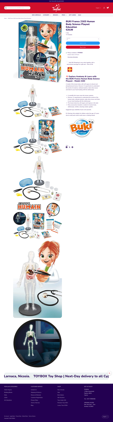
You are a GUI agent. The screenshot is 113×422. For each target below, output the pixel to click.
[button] (109, 373)
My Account (6, 416)
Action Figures (8, 390)
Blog (32, 405)
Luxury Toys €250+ (62, 405)
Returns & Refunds (36, 395)
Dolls (5, 395)
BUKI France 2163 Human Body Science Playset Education (19, 18)
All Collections (8, 400)
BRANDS (55, 15)
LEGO (5, 397)
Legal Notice (12, 416)
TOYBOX (13, 418)
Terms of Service (35, 402)
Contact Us (34, 390)
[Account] (104, 8)
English (97, 8)
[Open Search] (5, 7)
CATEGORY (46, 15)
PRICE (63, 15)
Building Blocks (8, 392)
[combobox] (17, 7)
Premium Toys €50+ (62, 402)
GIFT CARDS (72, 15)
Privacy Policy (34, 400)
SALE (79, 15)
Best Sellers (60, 395)
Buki (68, 32)
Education (70, 34)
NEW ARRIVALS (36, 15)
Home (5, 18)
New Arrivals (60, 390)
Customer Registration (37, 397)
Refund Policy (25, 416)
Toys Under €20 (61, 400)
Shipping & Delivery (36, 392)
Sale (58, 392)
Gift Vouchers (61, 397)
